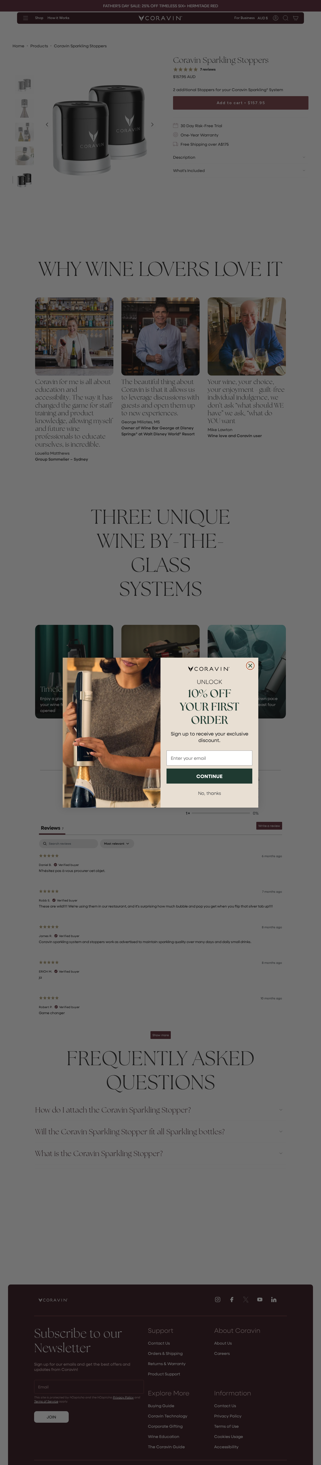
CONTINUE (209, 776)
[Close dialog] (250, 666)
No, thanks (209, 793)
